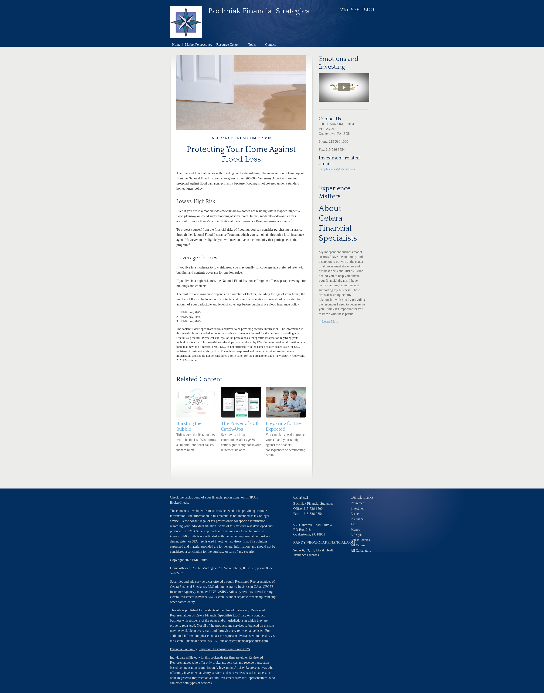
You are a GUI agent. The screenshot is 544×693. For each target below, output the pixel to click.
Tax (353, 524)
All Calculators (361, 550)
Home (176, 44)
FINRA (214, 592)
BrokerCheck (179, 502)
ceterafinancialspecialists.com (248, 641)
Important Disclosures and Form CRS (224, 649)
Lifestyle (356, 535)
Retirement (358, 503)
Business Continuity (183, 649)
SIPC (223, 592)
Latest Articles (360, 540)
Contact (270, 44)
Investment (358, 508)
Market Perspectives (198, 44)
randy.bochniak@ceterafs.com (337, 169)
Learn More (330, 321)
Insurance (357, 519)
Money (355, 529)
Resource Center (227, 44)
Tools (252, 44)
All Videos (358, 545)
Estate (355, 513)
